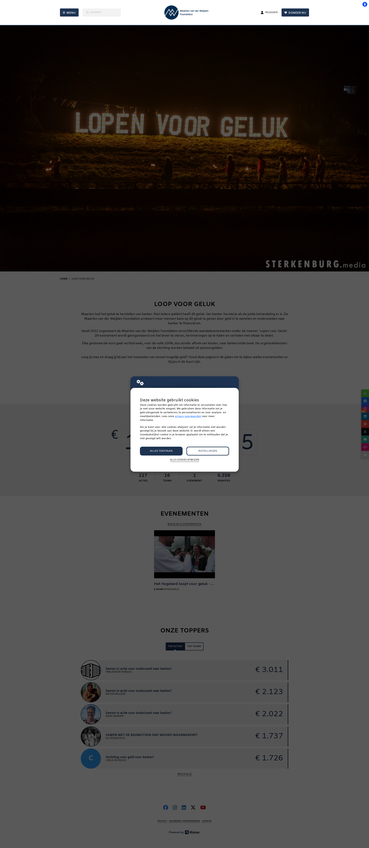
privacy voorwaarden (188, 416)
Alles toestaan (161, 451)
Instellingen (207, 451)
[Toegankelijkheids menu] (364, 4)
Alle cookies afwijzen (184, 459)
